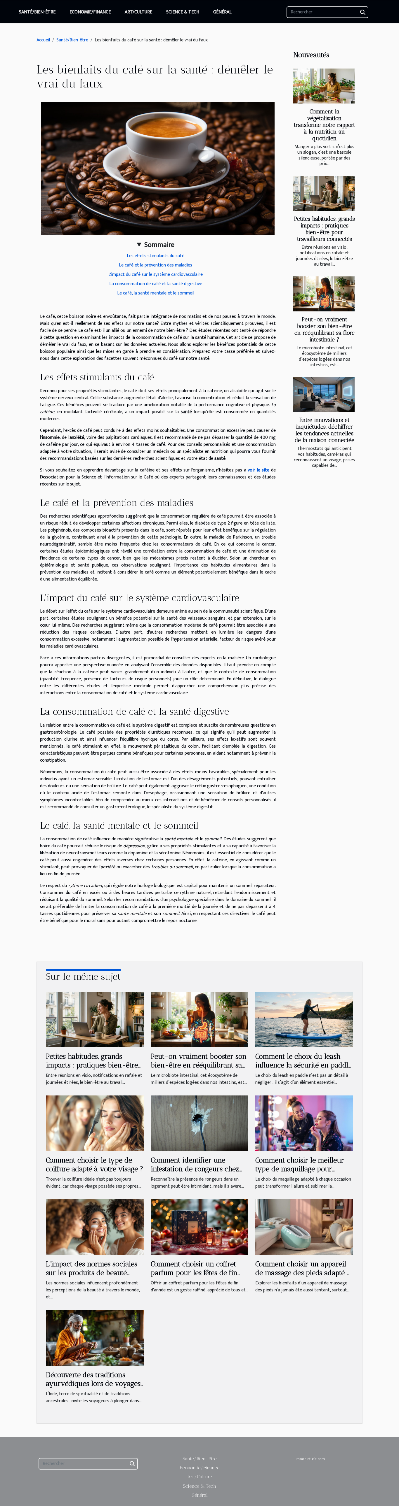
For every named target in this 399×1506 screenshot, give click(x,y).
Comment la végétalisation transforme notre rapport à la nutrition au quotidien (324, 125)
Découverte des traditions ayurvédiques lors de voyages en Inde (93, 1383)
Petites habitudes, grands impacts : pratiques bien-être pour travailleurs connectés (324, 228)
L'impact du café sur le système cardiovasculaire (155, 274)
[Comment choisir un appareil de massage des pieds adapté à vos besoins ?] (304, 1227)
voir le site (258, 470)
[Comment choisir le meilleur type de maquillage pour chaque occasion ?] (304, 1123)
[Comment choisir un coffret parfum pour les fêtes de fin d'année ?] (200, 1227)
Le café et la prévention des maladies (155, 265)
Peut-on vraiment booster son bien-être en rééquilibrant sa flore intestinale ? (324, 329)
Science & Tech (182, 12)
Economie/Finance (90, 12)
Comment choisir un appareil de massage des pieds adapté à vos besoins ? (303, 1273)
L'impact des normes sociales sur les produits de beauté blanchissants (91, 1273)
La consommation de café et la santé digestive (155, 284)
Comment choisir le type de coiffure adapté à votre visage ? (94, 1164)
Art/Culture (138, 12)
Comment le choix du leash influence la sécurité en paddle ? (303, 1065)
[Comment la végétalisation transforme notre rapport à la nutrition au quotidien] (324, 86)
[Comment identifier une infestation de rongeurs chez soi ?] (200, 1123)
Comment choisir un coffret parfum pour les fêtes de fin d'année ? (194, 1273)
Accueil (43, 40)
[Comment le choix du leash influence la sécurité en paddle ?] (304, 1019)
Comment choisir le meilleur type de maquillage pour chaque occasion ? (299, 1169)
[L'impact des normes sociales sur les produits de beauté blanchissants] (95, 1227)
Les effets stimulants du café (155, 256)
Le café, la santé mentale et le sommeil (155, 293)
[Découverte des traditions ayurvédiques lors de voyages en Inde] (95, 1338)
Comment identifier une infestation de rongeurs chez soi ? (195, 1169)
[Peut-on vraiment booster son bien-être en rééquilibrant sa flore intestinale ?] (324, 293)
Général (222, 12)
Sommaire (159, 245)
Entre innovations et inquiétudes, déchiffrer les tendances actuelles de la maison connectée (324, 430)
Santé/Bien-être (37, 12)
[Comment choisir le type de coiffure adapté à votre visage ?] (95, 1123)
